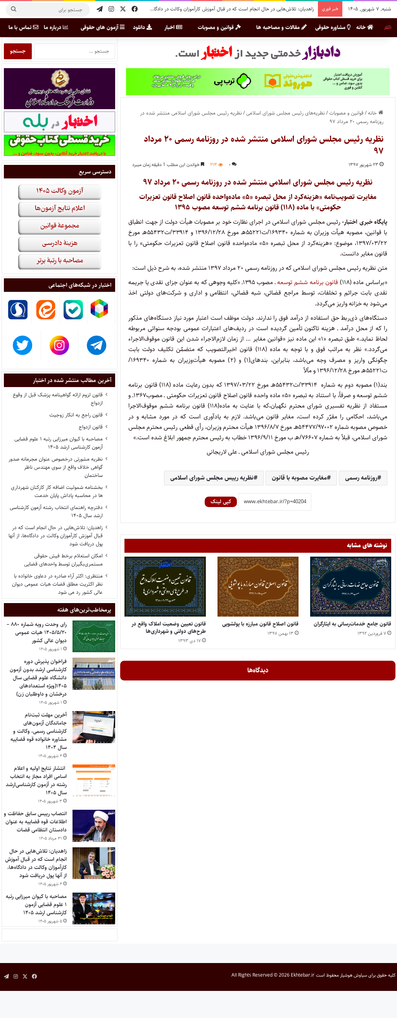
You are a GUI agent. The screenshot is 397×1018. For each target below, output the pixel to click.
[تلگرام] (99, 9)
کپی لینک (221, 501)
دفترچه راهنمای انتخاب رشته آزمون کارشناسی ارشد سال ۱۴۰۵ (56, 511)
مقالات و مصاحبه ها (278, 27)
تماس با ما (21, 27)
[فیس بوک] (134, 9)
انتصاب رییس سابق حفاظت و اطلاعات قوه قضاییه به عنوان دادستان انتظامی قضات (35, 821)
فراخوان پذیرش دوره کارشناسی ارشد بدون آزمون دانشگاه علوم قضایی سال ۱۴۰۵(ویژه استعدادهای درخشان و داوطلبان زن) (38, 677)
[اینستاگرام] (111, 9)
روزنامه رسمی (361, 478)
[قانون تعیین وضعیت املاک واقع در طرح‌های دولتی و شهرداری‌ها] (164, 587)
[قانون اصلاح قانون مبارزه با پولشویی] (258, 587)
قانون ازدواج (91, 427)
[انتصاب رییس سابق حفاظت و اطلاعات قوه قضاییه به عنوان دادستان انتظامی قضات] (93, 826)
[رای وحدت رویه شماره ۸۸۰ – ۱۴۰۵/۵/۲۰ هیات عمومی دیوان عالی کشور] (93, 636)
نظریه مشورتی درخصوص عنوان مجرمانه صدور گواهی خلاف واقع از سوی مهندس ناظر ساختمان (56, 467)
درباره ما (53, 27)
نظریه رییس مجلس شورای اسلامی (212, 478)
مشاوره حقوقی (331, 27)
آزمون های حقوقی (100, 27)
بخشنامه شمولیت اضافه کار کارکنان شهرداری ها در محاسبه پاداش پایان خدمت (57, 491)
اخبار (170, 27)
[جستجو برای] (13, 10)
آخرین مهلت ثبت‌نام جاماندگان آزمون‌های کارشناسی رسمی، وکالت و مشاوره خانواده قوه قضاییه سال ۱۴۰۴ (38, 731)
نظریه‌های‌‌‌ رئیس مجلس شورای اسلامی (285, 113)
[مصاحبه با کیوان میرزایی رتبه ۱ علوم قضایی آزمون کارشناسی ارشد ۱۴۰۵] (93, 909)
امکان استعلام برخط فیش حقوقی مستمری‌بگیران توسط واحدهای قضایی (63, 560)
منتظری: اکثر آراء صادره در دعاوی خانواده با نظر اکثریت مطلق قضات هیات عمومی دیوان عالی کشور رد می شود (57, 584)
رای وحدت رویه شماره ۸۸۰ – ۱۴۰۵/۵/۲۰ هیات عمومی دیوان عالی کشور (37, 632)
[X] (123, 9)
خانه (361, 27)
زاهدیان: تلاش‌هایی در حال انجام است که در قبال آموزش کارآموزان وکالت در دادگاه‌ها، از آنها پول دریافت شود (207, 9)
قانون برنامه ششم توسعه (307, 282)
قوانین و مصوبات (216, 27)
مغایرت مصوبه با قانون (299, 478)
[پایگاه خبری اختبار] (387, 27)
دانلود (140, 27)
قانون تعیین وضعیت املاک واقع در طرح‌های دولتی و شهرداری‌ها (168, 628)
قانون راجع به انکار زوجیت (76, 415)
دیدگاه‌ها (258, 670)
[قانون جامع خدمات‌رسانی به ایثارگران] (350, 587)
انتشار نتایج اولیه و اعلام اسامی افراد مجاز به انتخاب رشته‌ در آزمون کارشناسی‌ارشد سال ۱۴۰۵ (36, 780)
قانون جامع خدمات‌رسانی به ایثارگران (352, 624)
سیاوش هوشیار (353, 975)
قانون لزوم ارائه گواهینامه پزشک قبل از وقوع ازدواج (58, 399)
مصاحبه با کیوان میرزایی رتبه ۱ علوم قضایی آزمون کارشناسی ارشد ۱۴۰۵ (58, 443)
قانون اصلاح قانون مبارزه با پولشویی (260, 624)
